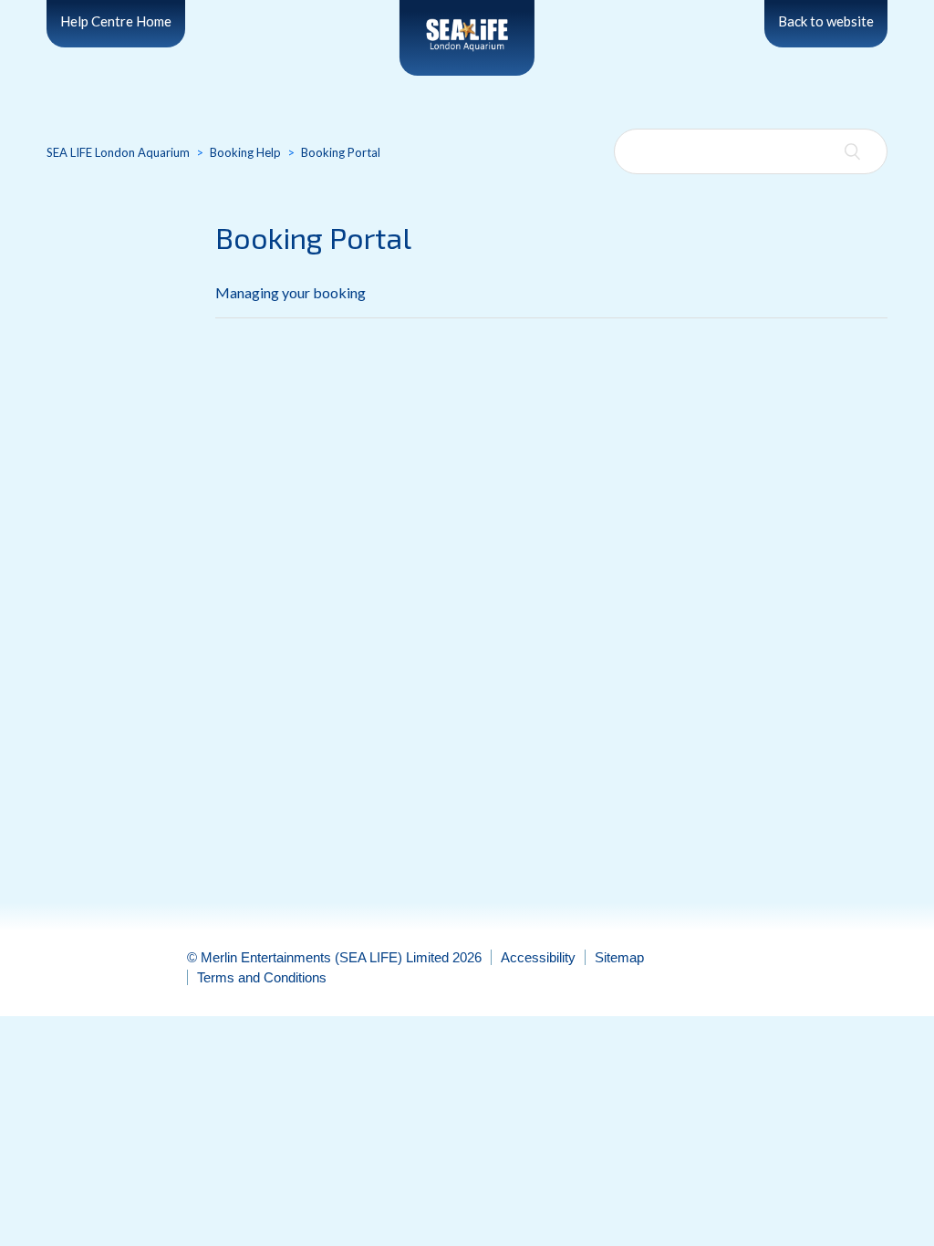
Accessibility (538, 957)
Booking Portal (340, 152)
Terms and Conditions (262, 977)
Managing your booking (290, 292)
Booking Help (245, 152)
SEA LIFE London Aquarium (118, 152)
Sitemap (619, 957)
